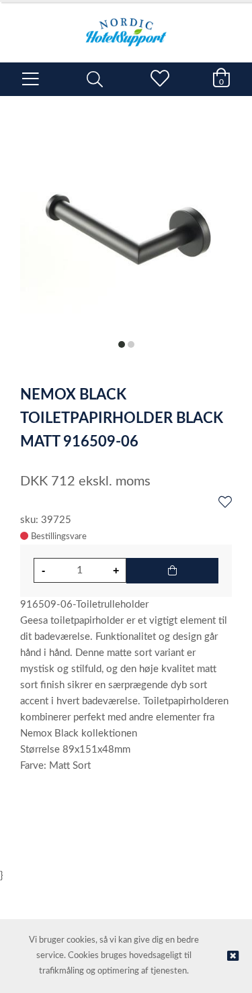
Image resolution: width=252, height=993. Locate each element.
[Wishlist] (225, 503)
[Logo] (126, 25)
